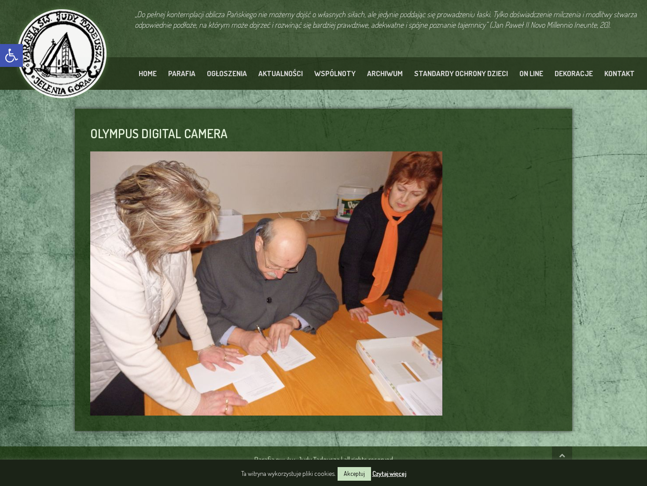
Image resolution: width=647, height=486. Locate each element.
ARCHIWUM (385, 73)
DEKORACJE (574, 73)
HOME (148, 73)
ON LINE (531, 73)
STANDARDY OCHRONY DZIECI (461, 73)
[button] (11, 55)
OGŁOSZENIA (227, 73)
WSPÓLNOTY (335, 73)
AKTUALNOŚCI (280, 73)
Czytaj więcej (389, 473)
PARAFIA (181, 73)
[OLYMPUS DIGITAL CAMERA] (266, 282)
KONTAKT (619, 73)
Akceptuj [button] (354, 473)
